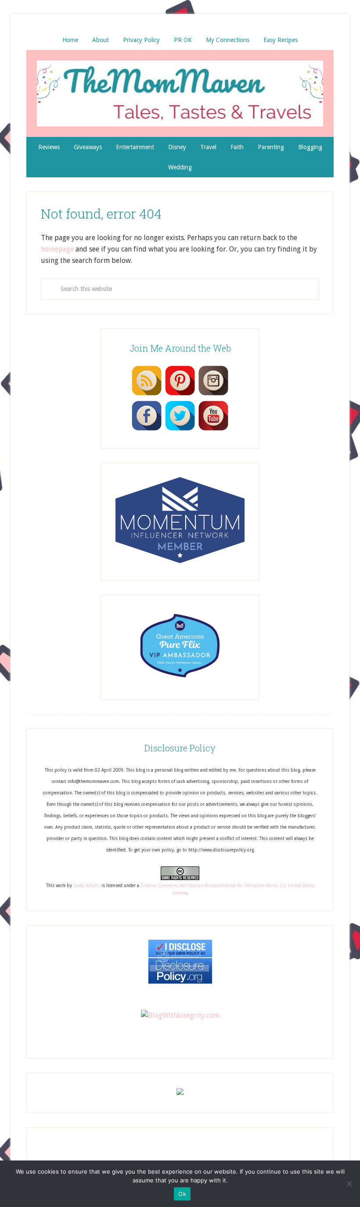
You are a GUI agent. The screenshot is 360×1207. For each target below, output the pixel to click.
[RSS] (146, 395)
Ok (182, 1193)
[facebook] (146, 430)
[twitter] (180, 430)
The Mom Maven (180, 93)
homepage (57, 249)
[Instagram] (213, 395)
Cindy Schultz (86, 885)
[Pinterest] (180, 395)
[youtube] (213, 430)
